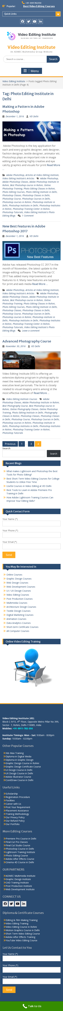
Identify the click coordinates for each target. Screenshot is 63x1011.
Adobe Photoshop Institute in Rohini (40, 402)
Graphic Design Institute (18, 879)
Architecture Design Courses (21, 606)
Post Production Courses (19, 598)
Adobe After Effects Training (20, 937)
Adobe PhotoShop (15, 175)
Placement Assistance (17, 810)
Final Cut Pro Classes (17, 841)
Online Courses (14, 574)
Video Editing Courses (17, 594)
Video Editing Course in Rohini (21, 926)
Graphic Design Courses (19, 578)
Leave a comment (31, 330)
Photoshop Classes (11, 195)
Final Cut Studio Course (18, 845)
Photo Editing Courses (13, 191)
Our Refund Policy (15, 820)
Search (6, 448)
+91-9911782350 (33, 3)
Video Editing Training (17, 923)
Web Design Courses (17, 582)
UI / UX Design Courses (18, 590)
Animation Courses (16, 618)
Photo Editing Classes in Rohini (39, 188)
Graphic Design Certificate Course (23, 766)
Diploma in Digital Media (18, 756)
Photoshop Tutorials (12, 212)
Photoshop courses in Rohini (16, 202)
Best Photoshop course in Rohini (26, 185)
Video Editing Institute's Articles (18, 178)
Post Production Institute (19, 885)
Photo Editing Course (17, 855)
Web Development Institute (20, 889)
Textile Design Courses (18, 610)
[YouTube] (34, 21)
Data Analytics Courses (18, 622)
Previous (10, 444)
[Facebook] (22, 21)
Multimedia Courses (16, 602)
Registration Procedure (18, 797)
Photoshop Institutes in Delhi (23, 205)
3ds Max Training (15, 753)
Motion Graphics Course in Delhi (23, 930)
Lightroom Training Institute (20, 852)
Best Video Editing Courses (39, 6)
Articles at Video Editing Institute (42, 175)
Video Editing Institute (31, 47)
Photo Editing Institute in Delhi (41, 191)
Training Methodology (17, 813)
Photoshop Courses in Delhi (36, 198)
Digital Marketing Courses (19, 614)
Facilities (10, 800)
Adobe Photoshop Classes (15, 181)
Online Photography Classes (24, 409)
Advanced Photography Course (26, 341)
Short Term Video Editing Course (23, 933)
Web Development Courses (20, 586)
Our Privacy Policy (15, 817)
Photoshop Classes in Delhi (36, 195)
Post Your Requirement (18, 807)
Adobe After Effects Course (20, 858)
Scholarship (12, 793)
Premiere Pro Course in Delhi (21, 838)
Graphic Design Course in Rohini (22, 763)
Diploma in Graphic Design (19, 759)
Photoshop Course (11, 198)
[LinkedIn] (40, 21)
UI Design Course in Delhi (19, 769)
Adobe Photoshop (49, 178)
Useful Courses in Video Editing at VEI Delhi (28, 486)
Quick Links (10, 13)
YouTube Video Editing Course (21, 940)
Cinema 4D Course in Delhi (20, 862)
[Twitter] (28, 21)
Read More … (40, 284)
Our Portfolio (13, 824)
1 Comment (28, 215)
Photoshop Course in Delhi (20, 848)
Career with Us (13, 803)
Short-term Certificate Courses (22, 626)
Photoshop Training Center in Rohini (31, 208)
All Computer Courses (17, 630)
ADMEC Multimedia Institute (20, 875)
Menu (35, 71)
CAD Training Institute (17, 882)
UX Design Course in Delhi (19, 773)
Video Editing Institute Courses (21, 399)
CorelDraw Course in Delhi (19, 780)
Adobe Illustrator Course (18, 776)
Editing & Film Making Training (21, 920)
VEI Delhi (34, 116)
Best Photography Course (15, 405)
